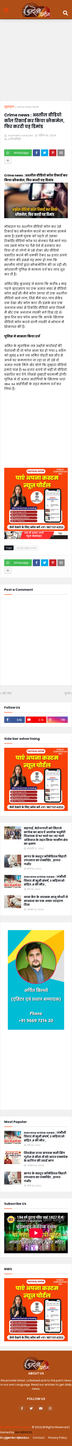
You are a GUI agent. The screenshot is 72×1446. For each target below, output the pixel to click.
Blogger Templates (13, 1438)
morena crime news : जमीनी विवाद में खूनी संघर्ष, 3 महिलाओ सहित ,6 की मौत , (45, 880)
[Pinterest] (52, 152)
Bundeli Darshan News (16, 1427)
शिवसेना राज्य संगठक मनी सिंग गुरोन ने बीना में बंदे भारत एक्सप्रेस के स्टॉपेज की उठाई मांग (46, 1157)
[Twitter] (44, 152)
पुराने (67, 693)
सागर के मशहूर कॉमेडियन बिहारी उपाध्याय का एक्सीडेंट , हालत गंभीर (45, 860)
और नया (6, 693)
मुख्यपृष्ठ (9, 107)
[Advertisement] (36, 61)
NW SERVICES (23, 1432)
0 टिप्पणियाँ (14, 139)
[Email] (61, 152)
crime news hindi (28, 107)
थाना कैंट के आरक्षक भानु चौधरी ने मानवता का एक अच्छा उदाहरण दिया (46, 901)
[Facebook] (36, 152)
